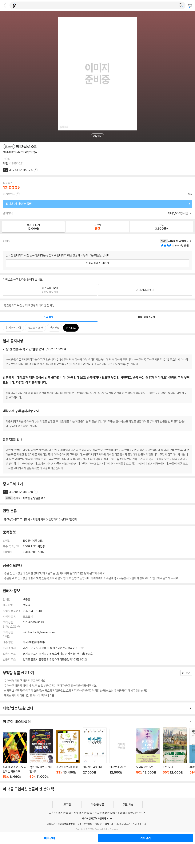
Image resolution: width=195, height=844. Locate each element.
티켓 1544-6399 (83, 812)
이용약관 (51, 823)
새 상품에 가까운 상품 (21, 170)
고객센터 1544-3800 (60, 812)
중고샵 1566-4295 (105, 812)
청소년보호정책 (84, 823)
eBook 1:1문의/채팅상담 (130, 812)
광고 (146, 823)
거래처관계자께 (123, 823)
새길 (5, 163)
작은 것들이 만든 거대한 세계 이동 (41, 753)
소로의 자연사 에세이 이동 (68, 754)
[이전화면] (5, 5)
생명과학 (53, 519)
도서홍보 (137, 823)
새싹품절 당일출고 (33, 498)
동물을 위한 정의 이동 (148, 753)
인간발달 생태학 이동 (121, 753)
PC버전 (98, 823)
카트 (190, 6)
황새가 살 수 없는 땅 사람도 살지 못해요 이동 (15, 755)
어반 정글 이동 (175, 752)
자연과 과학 (39, 519)
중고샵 (8, 519)
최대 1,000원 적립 (178, 213)
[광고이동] (180, 5)
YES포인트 (9, 194)
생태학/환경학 (69, 519)
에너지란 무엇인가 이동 (95, 752)
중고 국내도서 (22, 519)
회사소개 (109, 823)
